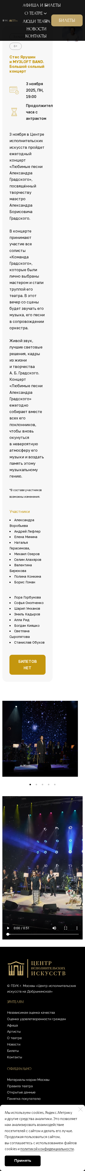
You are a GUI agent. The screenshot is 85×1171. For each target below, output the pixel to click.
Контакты (14, 1057)
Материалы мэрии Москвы (28, 1080)
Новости (13, 1044)
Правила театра (20, 1086)
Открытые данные (21, 1092)
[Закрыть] (80, 1109)
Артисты (14, 1031)
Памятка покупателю (24, 1099)
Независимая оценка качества (31, 1012)
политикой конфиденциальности (47, 1149)
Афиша (12, 1025)
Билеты (13, 1051)
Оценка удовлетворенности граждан (36, 1019)
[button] (30, 784)
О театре (14, 1038)
